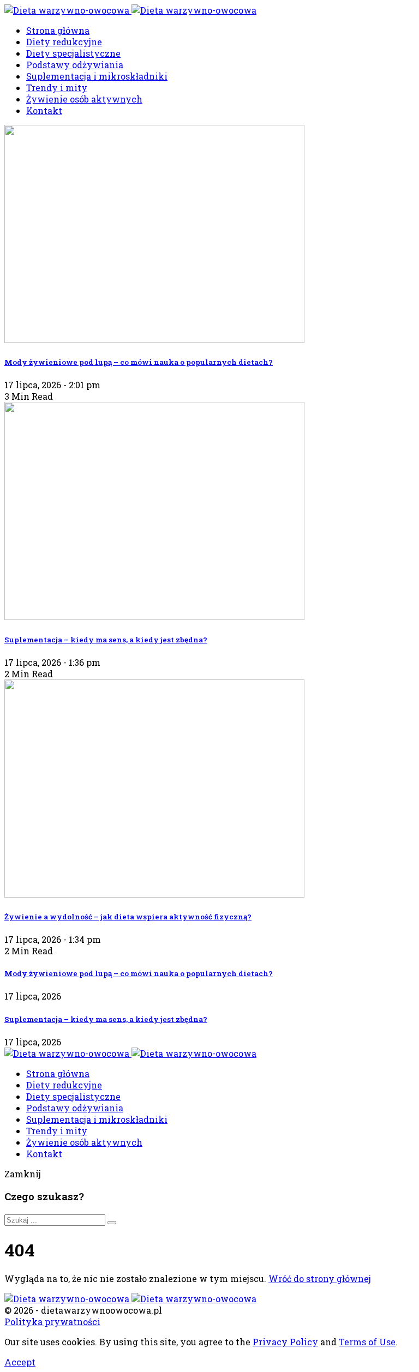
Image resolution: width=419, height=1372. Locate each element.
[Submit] (111, 1222)
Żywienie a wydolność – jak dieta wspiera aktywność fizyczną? (128, 917)
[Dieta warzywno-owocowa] (130, 10)
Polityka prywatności (52, 1321)
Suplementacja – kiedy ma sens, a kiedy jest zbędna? (105, 640)
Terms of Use (367, 1341)
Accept (19, 1362)
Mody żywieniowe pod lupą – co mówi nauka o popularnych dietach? (138, 362)
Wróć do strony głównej (319, 1278)
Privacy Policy (285, 1341)
